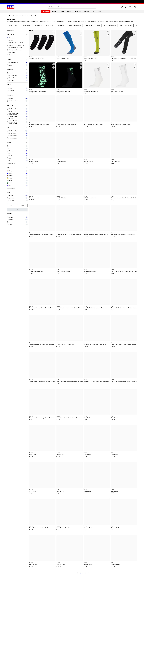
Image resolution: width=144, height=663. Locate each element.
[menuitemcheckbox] (17, 63)
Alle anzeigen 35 (11, 163)
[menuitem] (45, 11)
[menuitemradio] (17, 38)
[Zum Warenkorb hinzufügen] (53, 34)
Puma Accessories (26, 15)
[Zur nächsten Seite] (89, 573)
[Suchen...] (49, 7)
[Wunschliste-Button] (130, 7)
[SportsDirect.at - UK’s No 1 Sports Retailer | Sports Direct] (10, 7)
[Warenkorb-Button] (135, 7)
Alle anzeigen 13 (11, 188)
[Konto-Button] (126, 7)
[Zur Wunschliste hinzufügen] (53, 31)
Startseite (15, 15)
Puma (20, 15)
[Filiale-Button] (122, 7)
